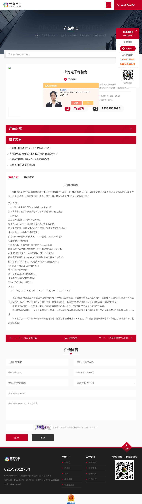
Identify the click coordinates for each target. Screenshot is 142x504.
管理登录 (30, 480)
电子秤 (73, 35)
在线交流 (129, 48)
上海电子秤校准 (29, 338)
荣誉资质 (92, 473)
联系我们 (92, 479)
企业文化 (92, 468)
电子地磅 (68, 479)
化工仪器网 (19, 480)
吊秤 (66, 473)
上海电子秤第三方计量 (117, 338)
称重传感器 (69, 485)
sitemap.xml (15, 484)
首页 (53, 35)
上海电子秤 (84, 35)
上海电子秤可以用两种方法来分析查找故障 (29, 159)
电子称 (67, 462)
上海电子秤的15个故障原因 (22, 165)
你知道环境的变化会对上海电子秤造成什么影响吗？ (34, 153)
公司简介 (92, 462)
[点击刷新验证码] (43, 427)
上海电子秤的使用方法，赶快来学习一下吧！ (30, 148)
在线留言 (29, 177)
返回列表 (73, 338)
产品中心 (63, 35)
